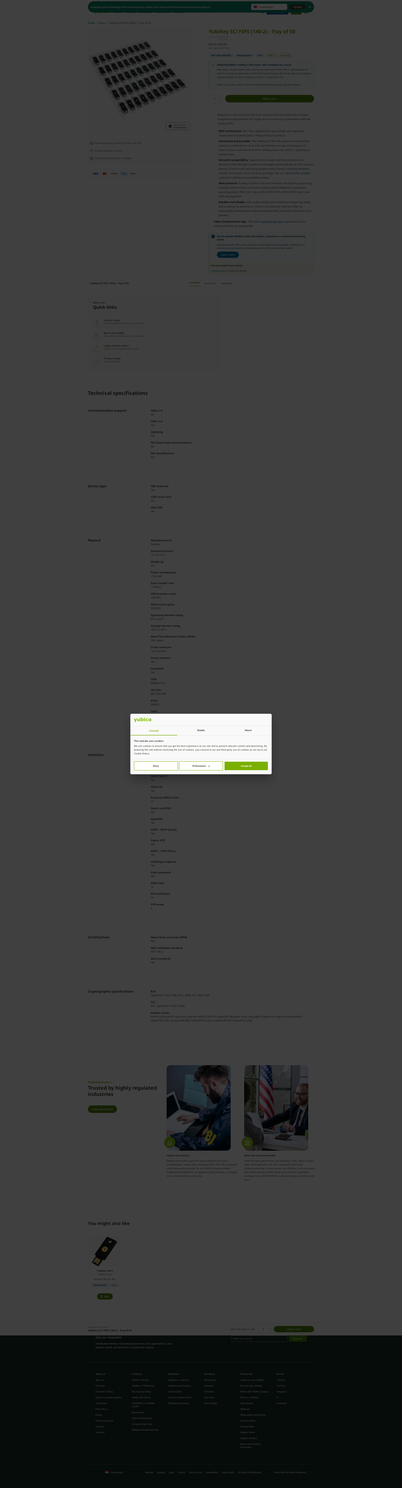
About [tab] (248, 730)
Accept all (246, 766)
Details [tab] (201, 730)
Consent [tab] (154, 730)
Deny (156, 766)
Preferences (199, 766)
